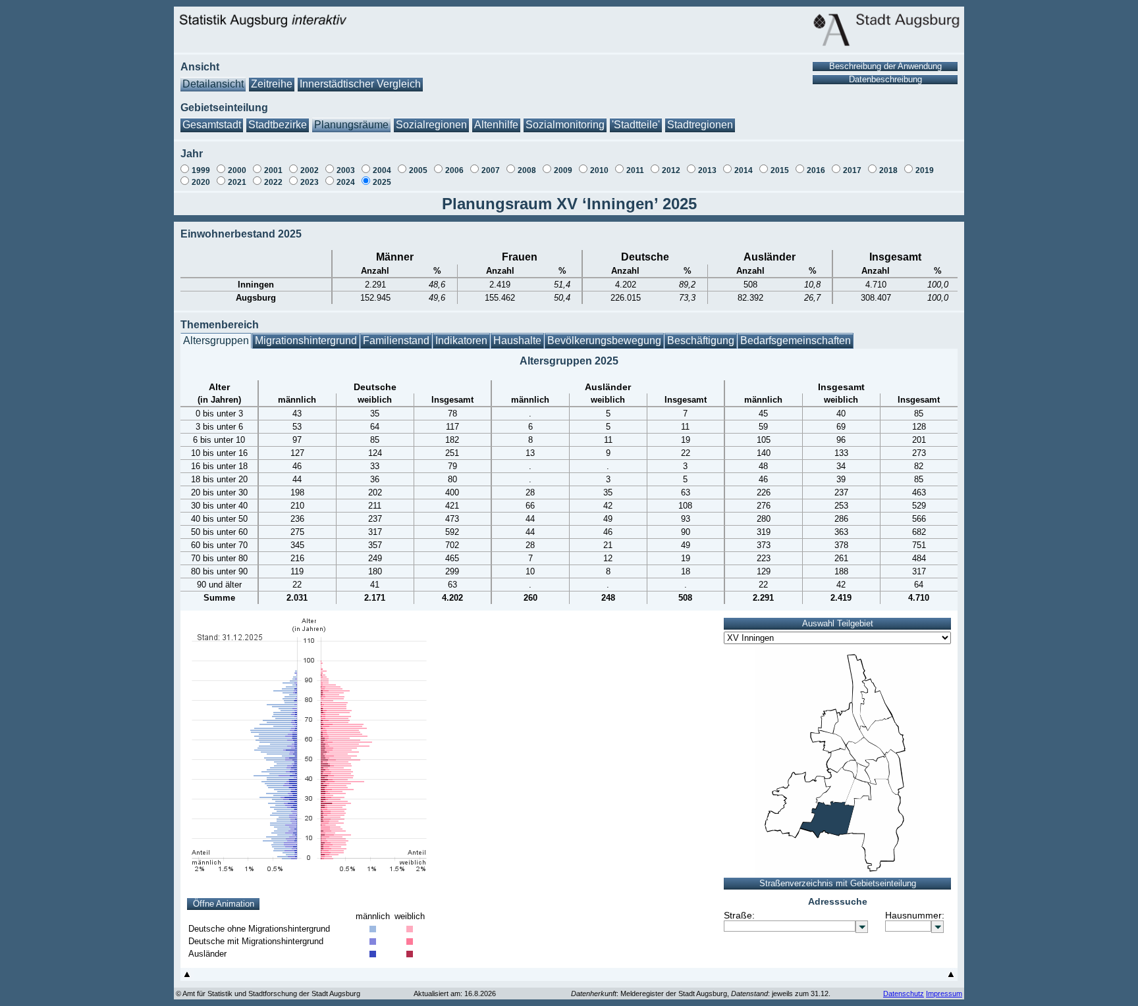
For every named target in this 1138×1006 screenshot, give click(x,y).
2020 (201, 182)
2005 (418, 170)
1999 (201, 170)
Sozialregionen (431, 124)
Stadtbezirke (277, 124)
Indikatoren (461, 340)
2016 (816, 170)
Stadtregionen (700, 124)
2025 (382, 182)
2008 (527, 170)
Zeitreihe (271, 83)
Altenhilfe (496, 124)
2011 (635, 170)
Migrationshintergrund (306, 340)
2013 (707, 170)
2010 (599, 170)
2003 (346, 170)
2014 (743, 170)
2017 (852, 170)
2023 (309, 182)
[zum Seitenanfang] (187, 977)
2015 (780, 170)
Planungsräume (351, 124)
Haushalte (517, 340)
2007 (490, 170)
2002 (309, 170)
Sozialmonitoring (565, 124)
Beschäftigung (700, 340)
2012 (671, 170)
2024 (346, 182)
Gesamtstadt (211, 124)
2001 (273, 170)
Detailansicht (213, 83)
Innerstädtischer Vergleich (360, 83)
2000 (237, 170)
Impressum (944, 993)
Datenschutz (903, 993)
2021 (237, 182)
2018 (888, 170)
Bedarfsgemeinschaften (795, 340)
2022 (273, 182)
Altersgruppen (216, 340)
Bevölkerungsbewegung (604, 340)
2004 (382, 170)
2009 (563, 170)
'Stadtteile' (636, 124)
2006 (454, 170)
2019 (924, 170)
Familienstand (396, 340)
